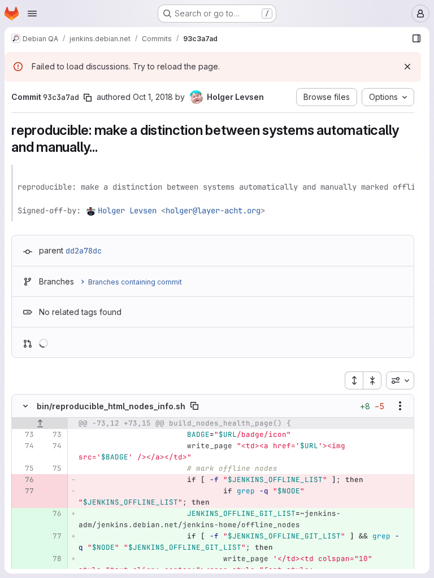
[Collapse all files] (372, 380)
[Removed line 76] (24, 479)
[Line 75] (24, 468)
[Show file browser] (416, 38)
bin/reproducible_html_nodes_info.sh (111, 406)
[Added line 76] (52, 513)
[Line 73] (24, 434)
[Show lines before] (40, 423)
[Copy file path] (194, 406)
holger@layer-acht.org (213, 210)
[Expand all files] (354, 380)
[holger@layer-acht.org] (91, 210)
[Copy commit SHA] (87, 97)
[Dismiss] (407, 66)
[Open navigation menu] (32, 14)
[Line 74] (24, 446)
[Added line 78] (52, 558)
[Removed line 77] (24, 491)
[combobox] (400, 380)
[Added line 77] (52, 536)
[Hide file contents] (25, 406)
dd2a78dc (84, 251)
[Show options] (400, 406)
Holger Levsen (127, 210)
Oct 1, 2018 (153, 97)
